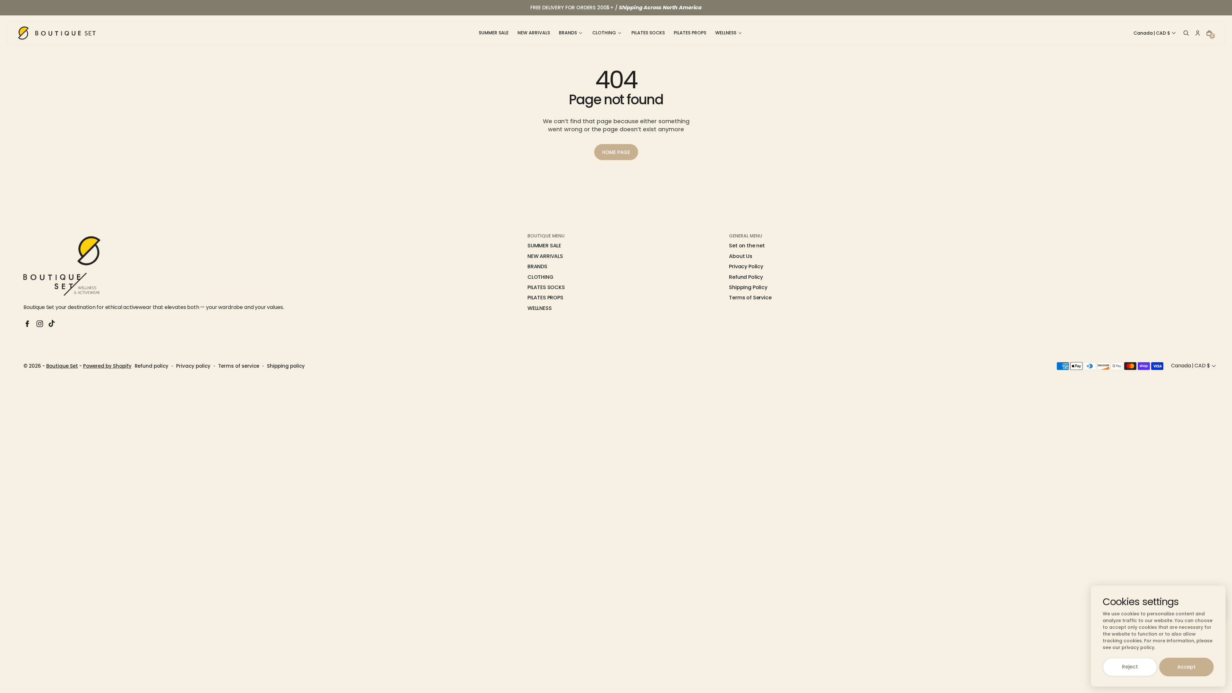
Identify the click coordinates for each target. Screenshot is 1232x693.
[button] (1155, 33)
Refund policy (151, 366)
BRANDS (537, 266)
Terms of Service (750, 297)
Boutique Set (62, 366)
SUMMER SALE (544, 245)
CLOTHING (540, 277)
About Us (740, 256)
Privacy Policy (746, 266)
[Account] (1197, 33)
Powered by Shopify (107, 366)
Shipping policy (286, 366)
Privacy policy (193, 366)
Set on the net (747, 245)
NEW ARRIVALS (545, 256)
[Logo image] (57, 33)
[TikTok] (52, 324)
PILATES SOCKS (546, 287)
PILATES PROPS (545, 297)
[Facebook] (27, 324)
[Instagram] (40, 324)
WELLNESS (539, 308)
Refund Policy (746, 277)
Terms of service (238, 366)
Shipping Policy (748, 287)
